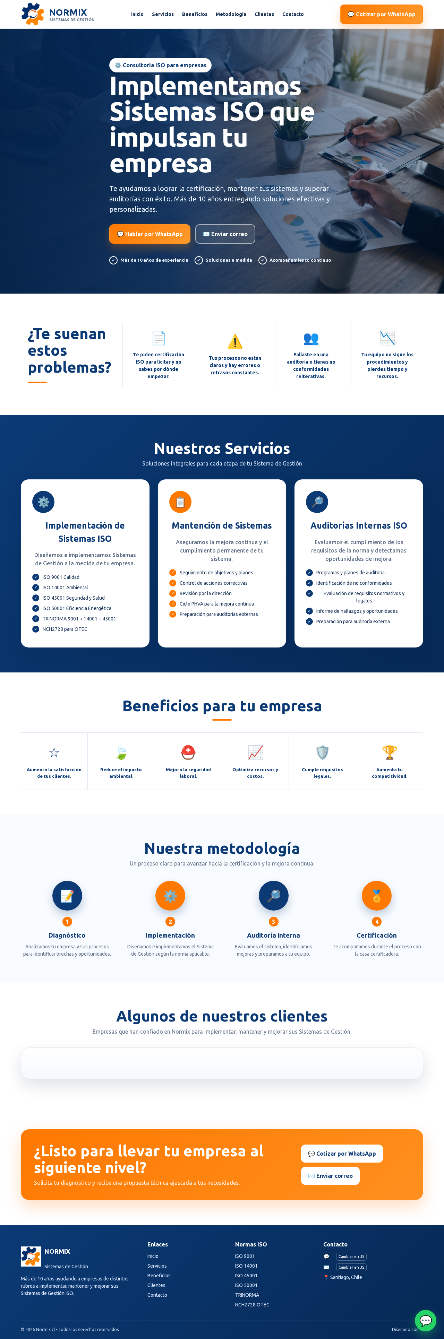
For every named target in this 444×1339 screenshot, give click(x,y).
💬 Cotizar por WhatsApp (382, 14)
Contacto (293, 14)
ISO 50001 (246, 1285)
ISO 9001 (245, 1256)
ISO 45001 (246, 1275)
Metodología (231, 14)
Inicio (137, 14)
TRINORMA (247, 1295)
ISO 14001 (246, 1266)
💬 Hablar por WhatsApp (150, 234)
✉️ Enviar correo (225, 234)
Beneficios (194, 14)
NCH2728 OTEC (252, 1304)
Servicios (163, 14)
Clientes (264, 14)
